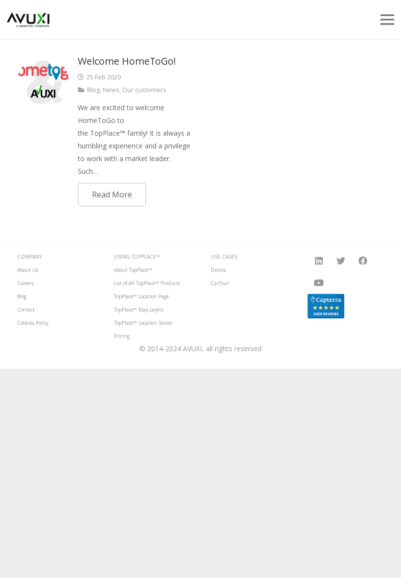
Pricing (122, 336)
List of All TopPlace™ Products (147, 283)
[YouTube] (319, 283)
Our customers (144, 90)
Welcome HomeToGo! (127, 61)
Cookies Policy (32, 322)
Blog (93, 90)
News (111, 90)
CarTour (220, 283)
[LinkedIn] (319, 261)
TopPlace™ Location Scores (143, 322)
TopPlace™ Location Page (141, 296)
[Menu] (387, 19)
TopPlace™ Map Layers (138, 309)
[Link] (28, 19)
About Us (27, 269)
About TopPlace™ (133, 269)
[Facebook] (363, 261)
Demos (218, 269)
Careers (25, 283)
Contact (26, 309)
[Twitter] (341, 261)
